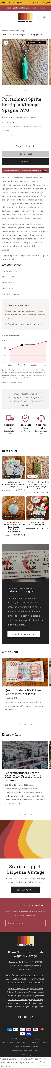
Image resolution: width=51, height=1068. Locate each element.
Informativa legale (26, 1055)
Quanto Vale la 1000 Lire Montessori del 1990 (23, 692)
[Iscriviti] (42, 923)
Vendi (10, 982)
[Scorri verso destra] (32, 91)
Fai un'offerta (25, 153)
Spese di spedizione (19, 126)
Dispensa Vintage (24, 1039)
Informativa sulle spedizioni (22, 1051)
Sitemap (39, 982)
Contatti (29, 982)
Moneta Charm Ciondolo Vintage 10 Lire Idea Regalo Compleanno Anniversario (13, 527)
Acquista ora (25, 161)
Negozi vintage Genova (25, 1003)
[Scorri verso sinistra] (20, 91)
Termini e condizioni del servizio (26, 1046)
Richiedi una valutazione (24, 634)
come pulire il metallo (31, 324)
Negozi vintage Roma (17, 999)
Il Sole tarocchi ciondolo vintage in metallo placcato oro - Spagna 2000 (37, 485)
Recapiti (38, 1051)
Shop (8, 975)
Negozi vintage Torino (18, 988)
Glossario (19, 982)
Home (4, 30)
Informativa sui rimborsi (19, 1042)
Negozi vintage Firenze (33, 995)
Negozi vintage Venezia (33, 1006)
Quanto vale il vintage (16, 978)
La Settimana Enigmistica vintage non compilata (13, 484)
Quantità (5, 131)
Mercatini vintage (36, 978)
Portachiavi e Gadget (17, 30)
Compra (15, 975)
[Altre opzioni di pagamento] (25, 170)
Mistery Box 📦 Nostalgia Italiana (37, 524)
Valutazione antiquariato (32, 975)
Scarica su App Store (25, 889)
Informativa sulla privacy (39, 1042)
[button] (5, 18)
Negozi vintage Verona (25, 992)
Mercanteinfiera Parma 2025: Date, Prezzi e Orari (23, 774)
